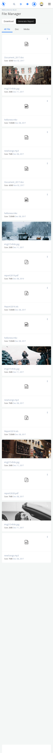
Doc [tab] (17, 29)
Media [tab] (26, 29)
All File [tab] (7, 29)
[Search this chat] (14, 4)
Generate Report (26, 21)
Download (9, 21)
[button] (34, 4)
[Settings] (27, 4)
